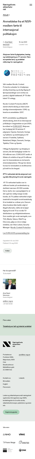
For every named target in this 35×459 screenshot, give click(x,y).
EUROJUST (17, 126)
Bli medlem (6, 381)
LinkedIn (21, 378)
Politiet (7, 251)
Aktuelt (5, 15)
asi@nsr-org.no (8, 301)
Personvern (6, 387)
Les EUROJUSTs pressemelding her (16, 233)
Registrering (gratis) (11, 412)
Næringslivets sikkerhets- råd (9, 6)
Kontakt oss (7, 378)
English (5, 384)
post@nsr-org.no (24, 354)
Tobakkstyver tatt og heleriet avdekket (17, 326)
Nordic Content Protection (20, 227)
